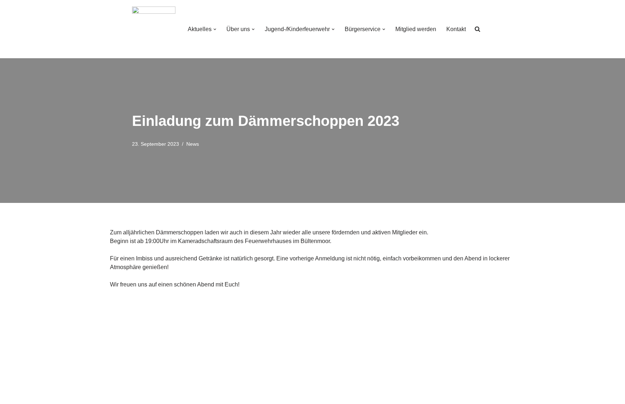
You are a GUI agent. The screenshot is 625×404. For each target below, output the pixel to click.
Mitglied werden (415, 29)
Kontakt (456, 29)
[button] (214, 29)
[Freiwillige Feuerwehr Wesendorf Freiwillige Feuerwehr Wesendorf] (153, 29)
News (192, 144)
